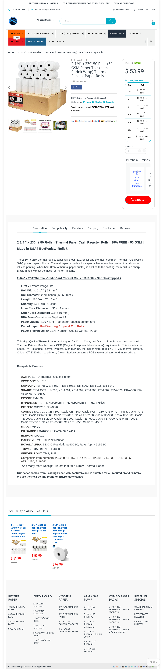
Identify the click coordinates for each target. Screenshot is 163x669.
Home (11, 52)
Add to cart (140, 200)
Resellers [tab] (77, 228)
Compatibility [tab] (59, 228)
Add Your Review (78, 81)
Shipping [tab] (93, 228)
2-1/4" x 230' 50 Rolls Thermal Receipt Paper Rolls (39, 529)
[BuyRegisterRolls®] (13, 21)
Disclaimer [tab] (109, 228)
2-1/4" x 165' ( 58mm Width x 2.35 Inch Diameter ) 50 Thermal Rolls (18, 530)
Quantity (129, 146)
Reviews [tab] (125, 228)
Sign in (152, 10)
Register (141, 10)
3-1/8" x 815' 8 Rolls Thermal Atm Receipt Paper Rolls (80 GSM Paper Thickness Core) (60, 533)
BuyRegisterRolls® (79, 60)
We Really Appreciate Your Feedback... (123, 487)
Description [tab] (40, 228)
